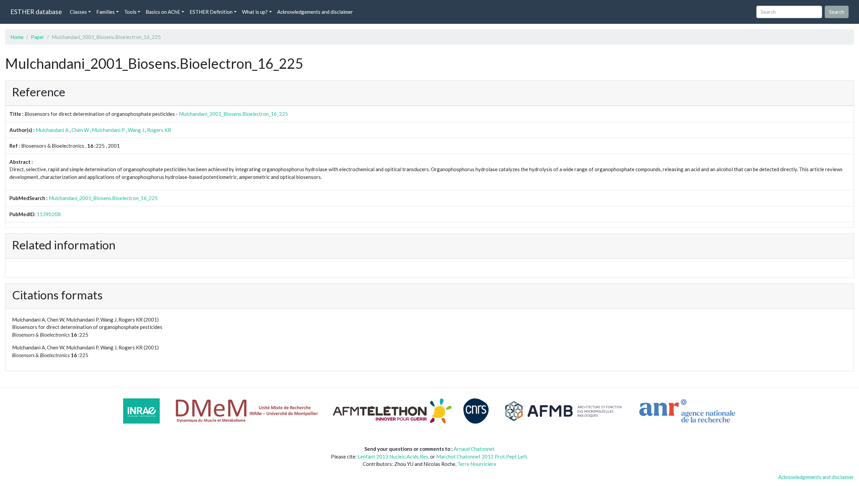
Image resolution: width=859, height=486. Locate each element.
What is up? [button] (255, 12)
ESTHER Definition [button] (211, 12)
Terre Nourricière (476, 464)
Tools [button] (130, 12)
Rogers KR (159, 130)
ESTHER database (36, 11)
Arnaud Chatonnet (474, 449)
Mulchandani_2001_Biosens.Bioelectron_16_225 (233, 114)
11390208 (49, 214)
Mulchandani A (52, 130)
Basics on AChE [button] (163, 12)
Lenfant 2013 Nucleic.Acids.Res (393, 456)
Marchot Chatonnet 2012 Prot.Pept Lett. (482, 456)
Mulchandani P (108, 130)
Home (16, 37)
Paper (37, 37)
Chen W (80, 130)
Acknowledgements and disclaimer (315, 12)
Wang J (136, 130)
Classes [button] (78, 12)
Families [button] (105, 12)
